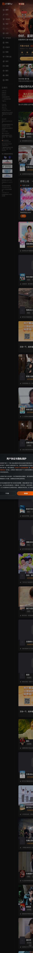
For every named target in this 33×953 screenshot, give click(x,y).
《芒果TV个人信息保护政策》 (21, 467)
